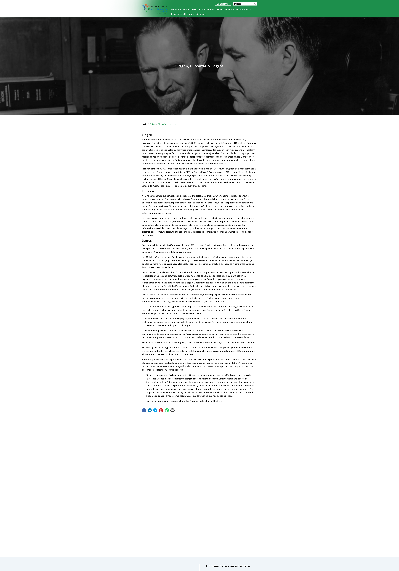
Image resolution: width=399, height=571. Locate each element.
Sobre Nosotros (179, 9)
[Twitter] (155, 410)
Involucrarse (196, 9)
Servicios (201, 13)
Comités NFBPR (214, 9)
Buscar (255, 4)
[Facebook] (144, 410)
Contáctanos (223, 3)
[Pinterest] (161, 410)
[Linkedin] (150, 410)
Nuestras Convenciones (237, 9)
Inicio (144, 124)
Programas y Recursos (182, 13)
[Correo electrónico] (172, 410)
